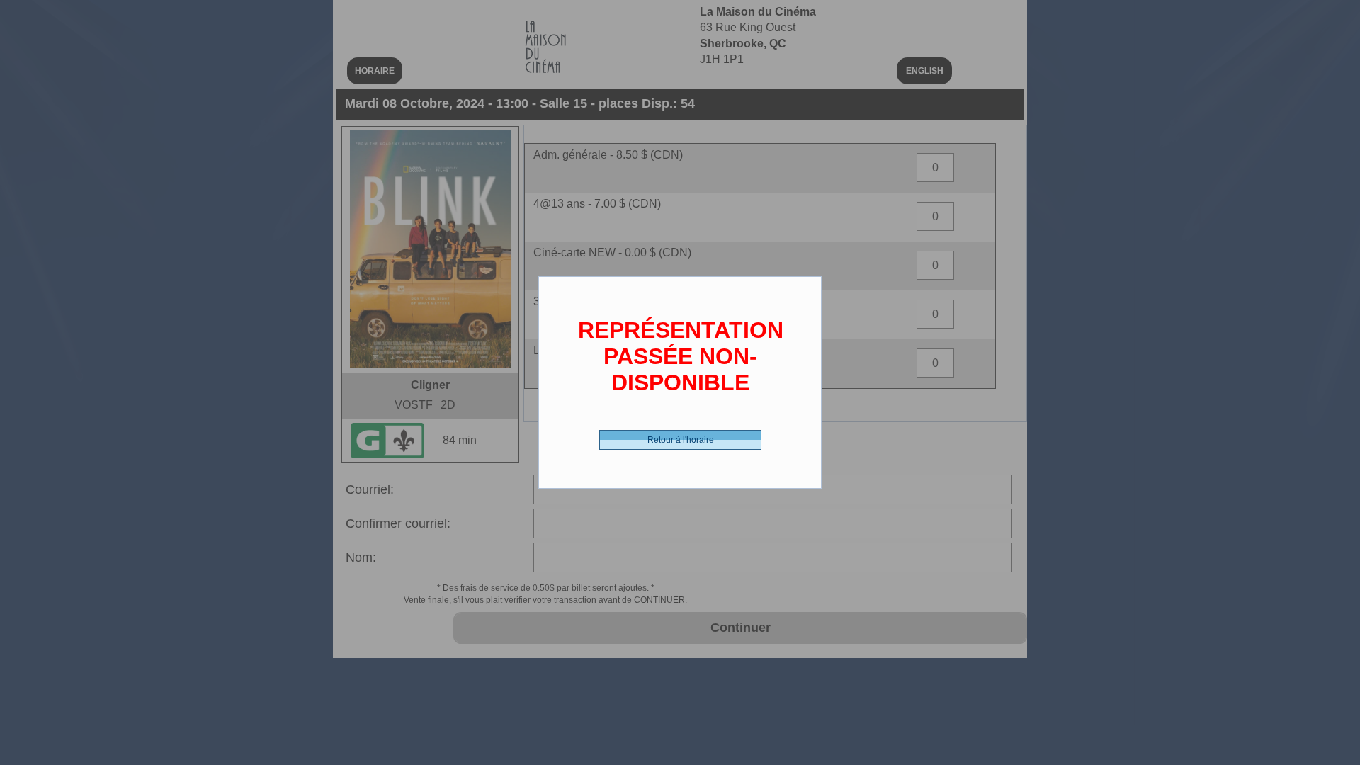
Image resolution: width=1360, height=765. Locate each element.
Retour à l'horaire (680, 440)
